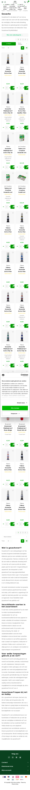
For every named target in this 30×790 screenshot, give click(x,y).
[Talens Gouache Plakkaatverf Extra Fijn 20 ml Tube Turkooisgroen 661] (8, 336)
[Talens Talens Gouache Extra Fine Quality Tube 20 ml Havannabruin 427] (8, 297)
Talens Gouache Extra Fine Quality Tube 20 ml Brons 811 (8, 468)
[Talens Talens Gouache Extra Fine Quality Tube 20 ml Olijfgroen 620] (22, 217)
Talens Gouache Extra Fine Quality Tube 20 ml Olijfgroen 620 (21, 230)
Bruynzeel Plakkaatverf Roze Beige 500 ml (8, 428)
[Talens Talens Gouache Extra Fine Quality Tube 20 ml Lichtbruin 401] (22, 297)
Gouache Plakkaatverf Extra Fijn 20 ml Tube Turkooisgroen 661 (8, 349)
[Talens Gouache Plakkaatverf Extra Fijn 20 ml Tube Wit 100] (8, 98)
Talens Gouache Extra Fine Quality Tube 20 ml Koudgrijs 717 (22, 507)
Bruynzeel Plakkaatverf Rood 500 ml (21, 428)
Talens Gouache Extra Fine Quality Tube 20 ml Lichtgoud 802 (8, 71)
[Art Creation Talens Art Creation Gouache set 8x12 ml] (8, 178)
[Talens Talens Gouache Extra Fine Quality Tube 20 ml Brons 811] (8, 455)
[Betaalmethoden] (4, 777)
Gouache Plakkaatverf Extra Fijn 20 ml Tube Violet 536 (22, 349)
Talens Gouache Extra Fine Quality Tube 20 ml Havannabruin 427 (8, 309)
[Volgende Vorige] (27, 39)
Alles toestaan (15, 408)
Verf (20, 10)
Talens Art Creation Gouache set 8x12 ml (8, 190)
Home (3, 10)
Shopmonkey (15, 784)
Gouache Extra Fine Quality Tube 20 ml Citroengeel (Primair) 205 (21, 111)
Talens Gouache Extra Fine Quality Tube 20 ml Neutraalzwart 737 (22, 468)
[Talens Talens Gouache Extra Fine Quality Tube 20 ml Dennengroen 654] (8, 217)
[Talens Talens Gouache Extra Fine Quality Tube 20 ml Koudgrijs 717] (22, 495)
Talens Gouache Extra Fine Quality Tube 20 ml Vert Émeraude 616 (8, 269)
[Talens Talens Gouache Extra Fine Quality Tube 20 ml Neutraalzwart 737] (22, 455)
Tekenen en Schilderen (12, 10)
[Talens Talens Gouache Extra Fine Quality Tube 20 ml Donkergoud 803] (22, 59)
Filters (9, 44)
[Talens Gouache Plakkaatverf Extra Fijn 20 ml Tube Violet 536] (22, 336)
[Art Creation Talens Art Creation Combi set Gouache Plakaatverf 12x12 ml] (22, 178)
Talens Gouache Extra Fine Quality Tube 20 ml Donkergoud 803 (21, 71)
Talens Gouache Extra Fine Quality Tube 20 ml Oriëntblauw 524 (21, 269)
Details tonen (21, 402)
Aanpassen (14, 413)
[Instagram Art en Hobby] (12, 757)
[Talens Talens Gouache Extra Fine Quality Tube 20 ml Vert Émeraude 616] (8, 257)
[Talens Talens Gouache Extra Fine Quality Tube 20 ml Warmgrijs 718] (8, 495)
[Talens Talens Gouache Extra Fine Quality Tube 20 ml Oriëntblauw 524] (22, 257)
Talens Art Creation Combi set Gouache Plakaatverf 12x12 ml (22, 190)
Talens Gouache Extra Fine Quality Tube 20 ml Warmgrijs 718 (8, 507)
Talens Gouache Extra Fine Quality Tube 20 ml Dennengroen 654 (8, 230)
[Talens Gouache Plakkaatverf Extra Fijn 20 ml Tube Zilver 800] (8, 138)
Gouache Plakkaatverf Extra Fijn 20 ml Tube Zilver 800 (8, 151)
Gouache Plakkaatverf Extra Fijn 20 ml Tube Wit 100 (8, 111)
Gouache (25, 10)
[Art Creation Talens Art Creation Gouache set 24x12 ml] (22, 138)
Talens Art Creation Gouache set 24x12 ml (22, 151)
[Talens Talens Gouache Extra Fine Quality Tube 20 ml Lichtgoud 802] (8, 59)
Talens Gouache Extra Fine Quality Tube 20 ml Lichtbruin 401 (22, 309)
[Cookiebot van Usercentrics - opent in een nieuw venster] (21, 375)
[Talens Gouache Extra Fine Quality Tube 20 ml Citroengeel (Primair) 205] (22, 98)
